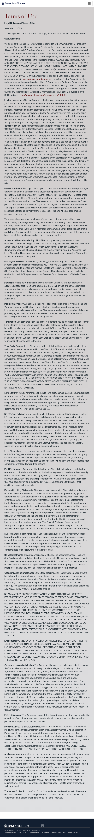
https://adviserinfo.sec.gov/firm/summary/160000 (42, 95)
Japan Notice (34, 832)
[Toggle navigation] (89, 3)
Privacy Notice (10, 832)
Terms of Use (22, 832)
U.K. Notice (45, 832)
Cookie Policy (56, 832)
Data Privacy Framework (71, 832)
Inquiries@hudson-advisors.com (37, 79)
